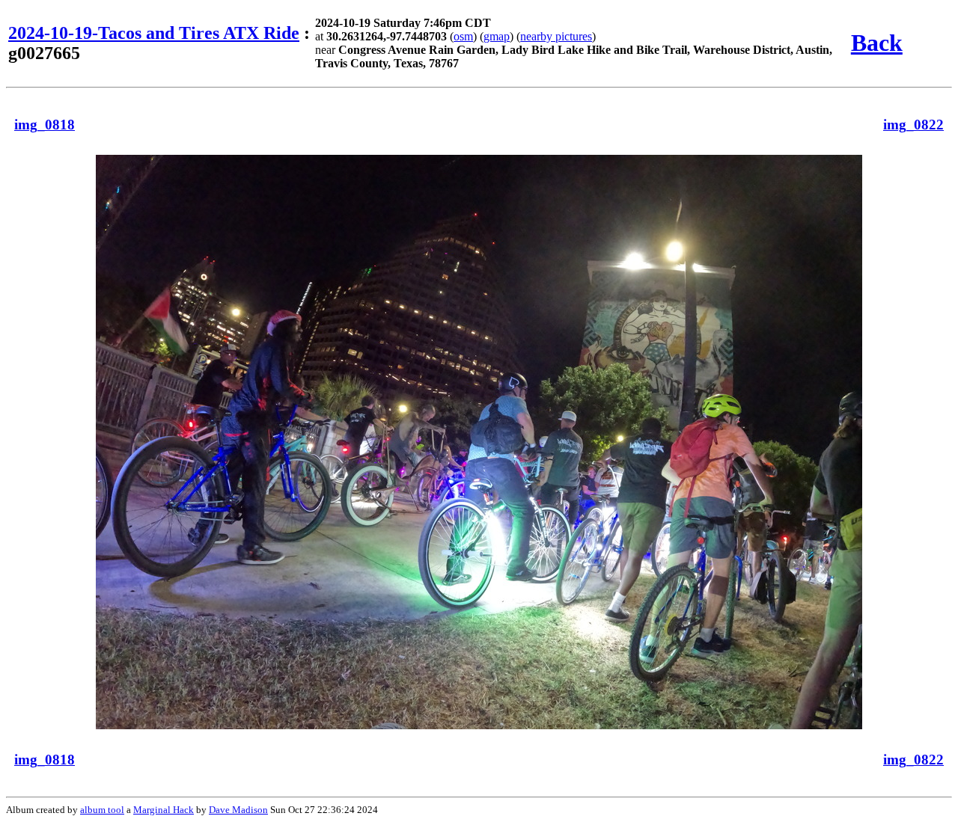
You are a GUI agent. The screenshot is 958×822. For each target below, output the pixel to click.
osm (463, 36)
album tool (102, 809)
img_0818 (44, 124)
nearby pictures (556, 36)
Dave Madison (238, 809)
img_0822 (913, 124)
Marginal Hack (163, 809)
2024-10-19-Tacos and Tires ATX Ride (153, 33)
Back (877, 42)
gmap (496, 36)
